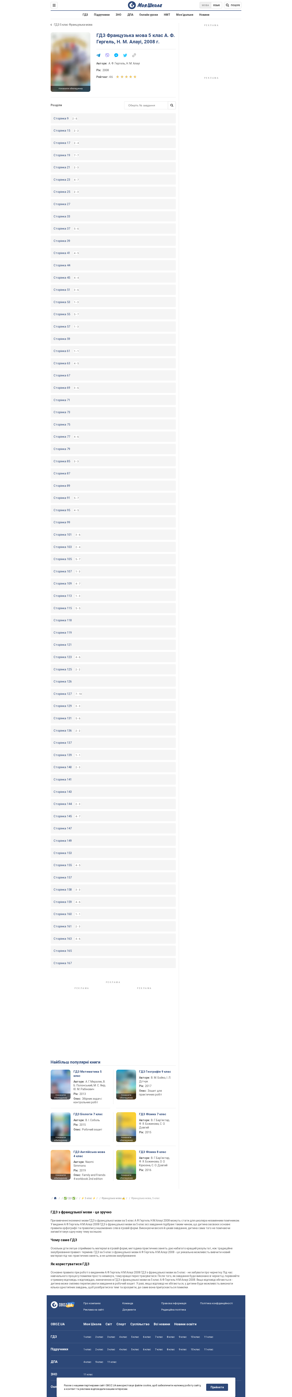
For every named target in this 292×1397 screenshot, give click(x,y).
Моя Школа (92, 1324)
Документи (129, 1309)
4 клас (123, 1336)
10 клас (195, 1336)
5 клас (135, 1336)
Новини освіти (185, 1324)
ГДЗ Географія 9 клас (155, 1071)
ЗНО (118, 14)
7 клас (159, 1336)
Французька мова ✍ (113, 1198)
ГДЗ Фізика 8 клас (152, 1152)
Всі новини (162, 1324)
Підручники (102, 14)
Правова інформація (173, 1303)
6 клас (147, 1336)
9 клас (183, 1336)
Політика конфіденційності (216, 1303)
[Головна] (56, 1198)
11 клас (208, 1336)
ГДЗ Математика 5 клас (87, 1073)
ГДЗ (85, 14)
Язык (216, 5)
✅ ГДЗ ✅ (69, 1198)
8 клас (171, 1336)
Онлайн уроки (148, 14)
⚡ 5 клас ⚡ (88, 1198)
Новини (204, 14)
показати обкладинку (71, 88)
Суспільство (140, 1324)
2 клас (99, 1336)
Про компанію (92, 1303)
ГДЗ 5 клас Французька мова (73, 24)
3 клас (111, 1336)
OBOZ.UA (58, 1324)
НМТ (167, 14)
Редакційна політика (173, 1309)
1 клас (87, 1336)
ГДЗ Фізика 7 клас (152, 1114)
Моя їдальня (184, 14)
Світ (108, 1324)
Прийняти (217, 1387)
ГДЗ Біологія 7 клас (88, 1114)
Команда (127, 1303)
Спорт (121, 1324)
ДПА (130, 14)
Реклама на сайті (93, 1309)
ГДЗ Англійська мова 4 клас (89, 1154)
